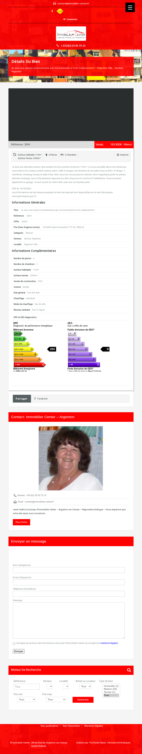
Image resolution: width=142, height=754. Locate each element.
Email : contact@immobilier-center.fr (35, 501)
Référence (19, 681)
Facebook (42, 398)
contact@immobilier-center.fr (73, 3)
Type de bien (106, 681)
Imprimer (124, 155)
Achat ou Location (85, 681)
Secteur (47, 681)
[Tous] (111, 695)
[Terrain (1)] (111, 692)
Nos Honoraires (71, 725)
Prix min (18, 694)
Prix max (47, 694)
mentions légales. (109, 643)
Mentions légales (93, 725)
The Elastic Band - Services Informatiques (109, 742)
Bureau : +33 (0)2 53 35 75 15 (31, 495)
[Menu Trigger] (130, 7)
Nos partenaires (49, 725)
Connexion (72, 19)
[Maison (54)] (111, 689)
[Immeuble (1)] (111, 686)
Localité (63, 681)
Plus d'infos (21, 522)
